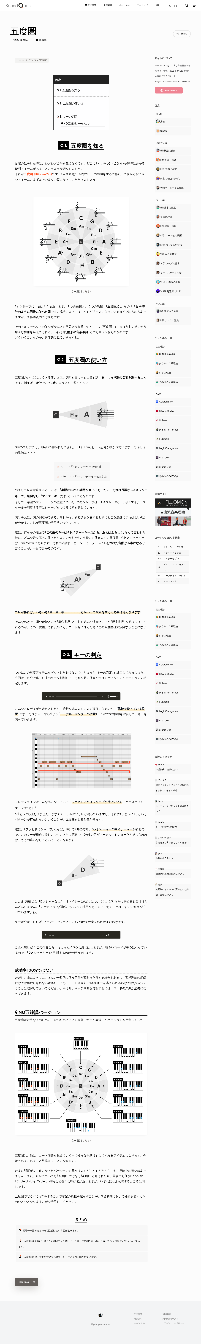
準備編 (42, 40)
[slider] (76, 696)
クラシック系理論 (168, 363)
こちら (86, 291)
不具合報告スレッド (165, 857)
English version (162, 81)
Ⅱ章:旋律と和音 (168, 160)
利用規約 (167, 1314)
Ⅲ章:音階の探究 (168, 169)
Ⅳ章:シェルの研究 (170, 178)
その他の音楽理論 (168, 382)
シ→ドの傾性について (166, 826)
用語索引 (138, 1318)
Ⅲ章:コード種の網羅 (171, 235)
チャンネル (139, 1323)
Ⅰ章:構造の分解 (168, 150)
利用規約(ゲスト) (171, 1318)
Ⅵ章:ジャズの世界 (170, 263)
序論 (162, 121)
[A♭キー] (81, 597)
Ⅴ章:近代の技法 (168, 254)
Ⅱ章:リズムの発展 (169, 320)
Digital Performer (168, 429)
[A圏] (81, 432)
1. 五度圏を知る (70, 90)
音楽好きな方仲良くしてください (172, 842)
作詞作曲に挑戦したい (167, 769)
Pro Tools (164, 457)
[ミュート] (107, 696)
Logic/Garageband (169, 448)
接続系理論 (166, 216)
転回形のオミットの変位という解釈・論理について (172, 892)
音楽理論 (138, 1314)
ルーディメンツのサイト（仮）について (172, 808)
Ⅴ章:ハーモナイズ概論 (172, 187)
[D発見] (81, 887)
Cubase (163, 420)
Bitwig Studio (166, 411)
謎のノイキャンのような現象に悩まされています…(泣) (172, 787)
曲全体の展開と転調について (170, 873)
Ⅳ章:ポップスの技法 (171, 244)
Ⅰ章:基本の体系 (168, 207)
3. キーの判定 (69, 116)
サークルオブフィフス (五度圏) (31, 60)
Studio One (165, 467)
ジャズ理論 (165, 372)
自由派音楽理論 (167, 354)
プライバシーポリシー (174, 1323)
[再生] (45, 696)
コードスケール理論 (171, 272)
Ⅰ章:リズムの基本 (169, 311)
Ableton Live (166, 401)
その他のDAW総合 (168, 476)
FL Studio (164, 439)
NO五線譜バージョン (76, 123)
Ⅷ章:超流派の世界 (170, 291)
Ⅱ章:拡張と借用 (168, 226)
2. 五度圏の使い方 (72, 103)
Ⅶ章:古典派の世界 (170, 282)
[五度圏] (81, 285)
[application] (81, 696)
